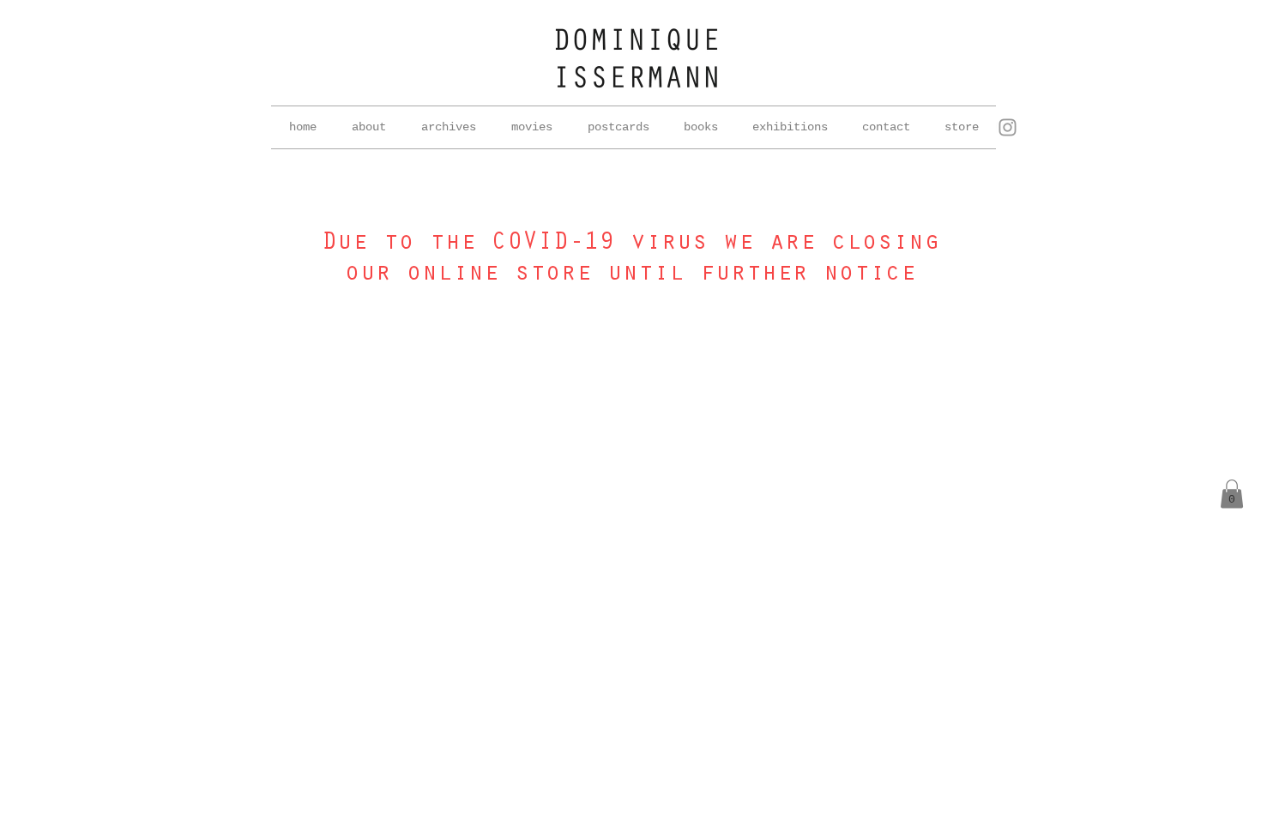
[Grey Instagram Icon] (1007, 127)
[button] (448, 127)
